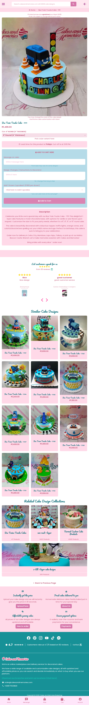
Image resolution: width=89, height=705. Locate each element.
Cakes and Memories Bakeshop (51, 695)
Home (32, 10)
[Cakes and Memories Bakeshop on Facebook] (28, 638)
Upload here (22, 606)
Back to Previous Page (44, 583)
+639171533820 (9, 686)
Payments (66, 626)
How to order (23, 626)
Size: (14, 131)
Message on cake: (11, 157)
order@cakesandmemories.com (17, 682)
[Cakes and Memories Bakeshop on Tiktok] (52, 638)
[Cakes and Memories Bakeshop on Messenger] (58, 638)
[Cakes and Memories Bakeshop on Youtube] (46, 638)
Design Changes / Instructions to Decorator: (23, 170)
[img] (44, 266)
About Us (66, 606)
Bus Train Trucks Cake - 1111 (49, 10)
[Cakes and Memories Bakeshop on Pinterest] (34, 638)
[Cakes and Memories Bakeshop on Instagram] (40, 638)
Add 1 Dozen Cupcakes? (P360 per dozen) (22, 185)
